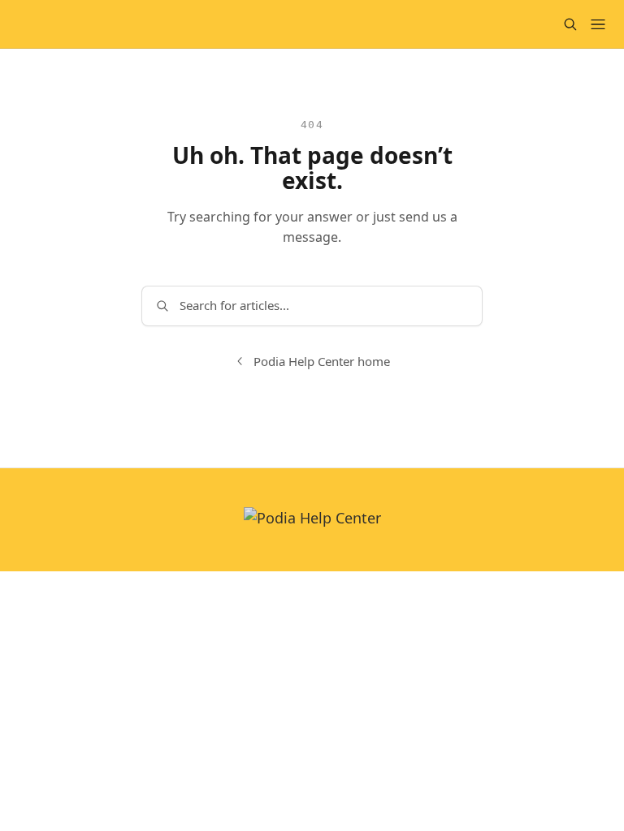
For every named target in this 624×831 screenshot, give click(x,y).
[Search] (570, 24)
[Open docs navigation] (598, 24)
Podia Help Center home (322, 361)
